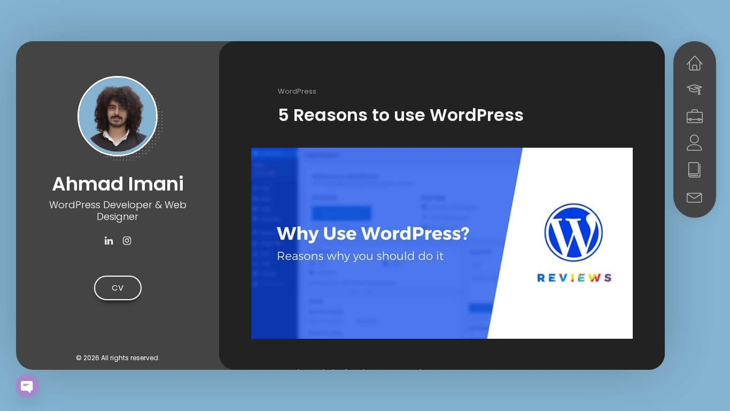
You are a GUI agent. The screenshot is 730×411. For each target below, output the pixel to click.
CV (117, 287)
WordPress (297, 91)
